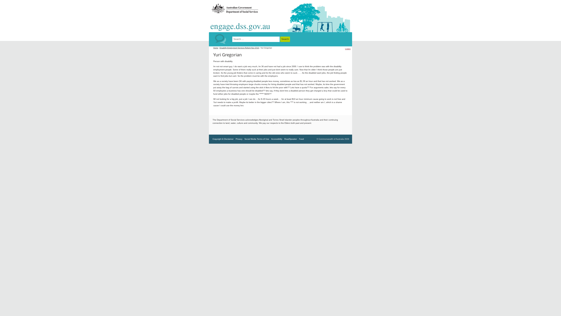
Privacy (239, 139)
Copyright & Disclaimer (223, 139)
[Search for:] (256, 39)
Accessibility (276, 139)
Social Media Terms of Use (256, 139)
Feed (301, 139)
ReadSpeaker (290, 139)
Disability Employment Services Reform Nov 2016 (239, 48)
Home (215, 48)
